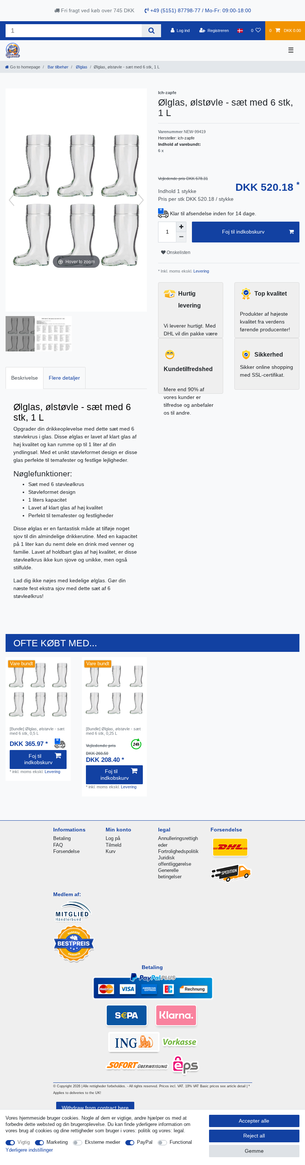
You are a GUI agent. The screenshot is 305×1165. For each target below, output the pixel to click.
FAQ (58, 845)
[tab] (25, 378)
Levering (200, 271)
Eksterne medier (102, 1142)
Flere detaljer (64, 378)
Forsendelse (66, 851)
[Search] (151, 30)
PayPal (144, 1142)
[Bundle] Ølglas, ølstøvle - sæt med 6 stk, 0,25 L (113, 731)
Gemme (254, 1151)
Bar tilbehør (57, 67)
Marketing (57, 1142)
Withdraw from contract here (95, 1108)
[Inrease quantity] (181, 227)
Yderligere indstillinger (29, 1150)
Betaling (62, 838)
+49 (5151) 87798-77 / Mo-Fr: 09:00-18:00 (200, 10)
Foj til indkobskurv (243, 232)
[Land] (240, 30)
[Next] (141, 200)
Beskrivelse (24, 378)
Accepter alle (254, 1121)
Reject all (254, 1136)
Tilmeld (113, 845)
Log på (113, 838)
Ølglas (81, 67)
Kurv (111, 851)
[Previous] (11, 200)
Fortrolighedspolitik (178, 851)
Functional (181, 1142)
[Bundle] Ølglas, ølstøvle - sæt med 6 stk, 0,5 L (37, 731)
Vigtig (23, 1142)
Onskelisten (178, 252)
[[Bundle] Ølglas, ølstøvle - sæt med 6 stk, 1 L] (24, 334)
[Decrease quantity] (181, 237)
